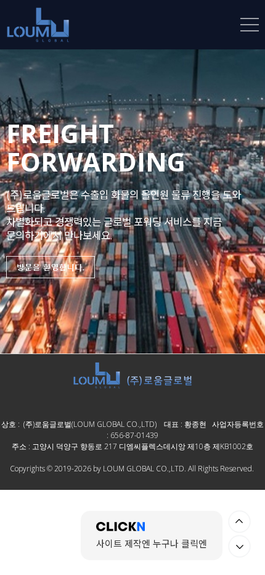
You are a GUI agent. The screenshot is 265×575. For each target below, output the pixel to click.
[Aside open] (249, 24)
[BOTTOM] (239, 546)
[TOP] (239, 521)
